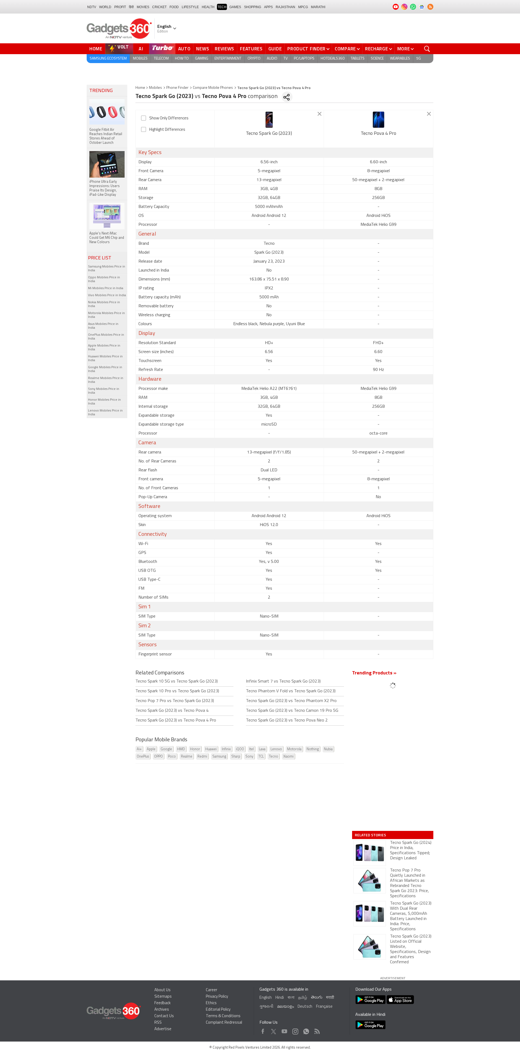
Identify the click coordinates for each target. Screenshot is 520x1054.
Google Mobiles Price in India (105, 369)
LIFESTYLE (190, 7)
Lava (262, 749)
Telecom (161, 59)
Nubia (328, 749)
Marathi (318, 7)
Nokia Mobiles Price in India (104, 304)
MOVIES (143, 7)
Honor (195, 749)
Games (235, 7)
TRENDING (101, 91)
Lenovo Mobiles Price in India (105, 412)
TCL (261, 756)
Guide (275, 48)
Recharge (376, 48)
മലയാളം (285, 1007)
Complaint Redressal (224, 1023)
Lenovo (276, 749)
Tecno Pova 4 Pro (378, 133)
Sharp (235, 756)
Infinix (226, 749)
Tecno (273, 756)
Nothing (313, 749)
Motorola (294, 749)
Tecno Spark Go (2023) (269, 133)
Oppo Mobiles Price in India (104, 279)
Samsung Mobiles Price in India (106, 268)
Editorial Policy (218, 1010)
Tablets (358, 59)
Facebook (262, 1030)
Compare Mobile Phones (213, 88)
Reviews (224, 48)
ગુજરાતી (266, 1007)
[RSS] (430, 7)
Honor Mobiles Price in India (104, 401)
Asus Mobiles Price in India (103, 325)
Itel (251, 749)
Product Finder (306, 48)
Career (211, 990)
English (265, 998)
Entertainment (227, 59)
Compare (345, 48)
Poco (172, 756)
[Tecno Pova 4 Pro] (378, 120)
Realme (186, 756)
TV (286, 59)
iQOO (240, 749)
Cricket (159, 7)
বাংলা (291, 998)
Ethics (211, 1003)
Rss (317, 1030)
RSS (158, 1023)
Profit (120, 7)
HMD (181, 749)
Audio (272, 59)
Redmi (202, 756)
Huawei (211, 749)
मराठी (330, 998)
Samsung (219, 756)
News (202, 48)
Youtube (284, 1030)
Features (251, 48)
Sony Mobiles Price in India (103, 390)
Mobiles (140, 59)
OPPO (158, 756)
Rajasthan (285, 7)
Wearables (400, 59)
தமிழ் (302, 998)
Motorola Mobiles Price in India (106, 315)
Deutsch (305, 1007)
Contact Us (164, 1016)
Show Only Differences (168, 118)
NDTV (91, 7)
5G (418, 59)
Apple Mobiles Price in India (104, 347)
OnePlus (143, 756)
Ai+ (139, 749)
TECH (221, 7)
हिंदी (131, 7)
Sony (249, 756)
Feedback (162, 1003)
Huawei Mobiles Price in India (105, 358)
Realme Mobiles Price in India (105, 380)
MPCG (303, 7)
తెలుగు (316, 998)
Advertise (162, 1029)
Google (166, 749)
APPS (268, 7)
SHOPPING (252, 7)
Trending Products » (374, 673)
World (105, 7)
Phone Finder (177, 88)
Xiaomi (288, 756)
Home (95, 48)
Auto (184, 48)
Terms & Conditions (223, 1016)
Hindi (279, 998)
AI (141, 48)
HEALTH (208, 7)
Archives (161, 1010)
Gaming (201, 59)
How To (182, 59)
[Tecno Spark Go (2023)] (269, 120)
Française (324, 1007)
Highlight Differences (167, 130)
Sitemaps (163, 997)
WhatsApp (306, 1030)
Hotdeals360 (332, 59)
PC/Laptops (304, 59)
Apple (151, 749)
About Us (162, 990)
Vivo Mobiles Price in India (107, 295)
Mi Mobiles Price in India (105, 288)
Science (377, 59)
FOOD (174, 7)
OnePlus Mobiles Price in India (106, 336)
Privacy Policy (217, 997)
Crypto (254, 59)
